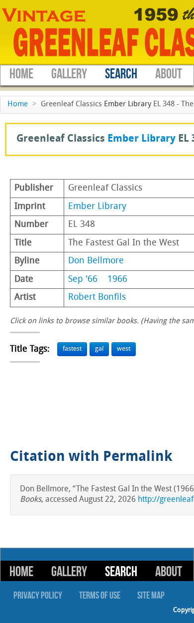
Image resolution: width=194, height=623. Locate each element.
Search (121, 74)
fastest (72, 349)
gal (99, 349)
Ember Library (127, 104)
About (168, 74)
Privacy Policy (37, 596)
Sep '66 (82, 279)
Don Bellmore (96, 261)
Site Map (151, 596)
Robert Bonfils (97, 297)
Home (21, 74)
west (123, 349)
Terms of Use (99, 596)
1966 (117, 279)
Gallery (69, 74)
